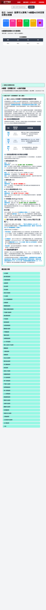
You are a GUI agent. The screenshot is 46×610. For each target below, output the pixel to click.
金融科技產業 (7, 403)
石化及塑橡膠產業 (8, 299)
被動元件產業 (7, 371)
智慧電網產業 (7, 387)
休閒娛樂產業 (7, 325)
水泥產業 (6, 273)
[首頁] (6, 2)
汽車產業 (6, 319)
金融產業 (6, 283)
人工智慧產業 (7, 393)
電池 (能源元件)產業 (8, 345)
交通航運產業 (7, 280)
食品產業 (6, 286)
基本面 (19, 21)
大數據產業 (6, 416)
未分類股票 (6, 423)
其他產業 (6, 289)
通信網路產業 (7, 315)
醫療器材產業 (7, 328)
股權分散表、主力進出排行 (29, 2)
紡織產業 (6, 302)
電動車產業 (6, 335)
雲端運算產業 (7, 397)
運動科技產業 (7, 400)
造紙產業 (6, 367)
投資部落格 (41, 2)
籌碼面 (12, 21)
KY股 (5, 426)
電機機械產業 (7, 306)
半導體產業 (6, 332)
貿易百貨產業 (7, 293)
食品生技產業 (7, 358)
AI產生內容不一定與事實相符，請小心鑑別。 (14, 95)
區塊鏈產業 (6, 410)
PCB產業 (6, 296)
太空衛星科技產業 (8, 419)
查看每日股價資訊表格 (9, 85)
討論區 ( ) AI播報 (40, 23)
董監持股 (33, 21)
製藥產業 (6, 354)
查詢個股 (31, 7)
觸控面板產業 (7, 361)
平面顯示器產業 (7, 312)
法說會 (18, 2)
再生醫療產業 (7, 364)
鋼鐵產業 (6, 348)
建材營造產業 (7, 276)
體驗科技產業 (7, 406)
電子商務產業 (7, 380)
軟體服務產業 (7, 374)
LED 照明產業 (7, 341)
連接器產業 (6, 322)
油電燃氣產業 (7, 338)
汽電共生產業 (7, 384)
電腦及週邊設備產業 (8, 309)
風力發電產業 (7, 390)
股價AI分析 (6, 21)
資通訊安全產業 (7, 413)
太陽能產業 (6, 351)
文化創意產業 (7, 377)
